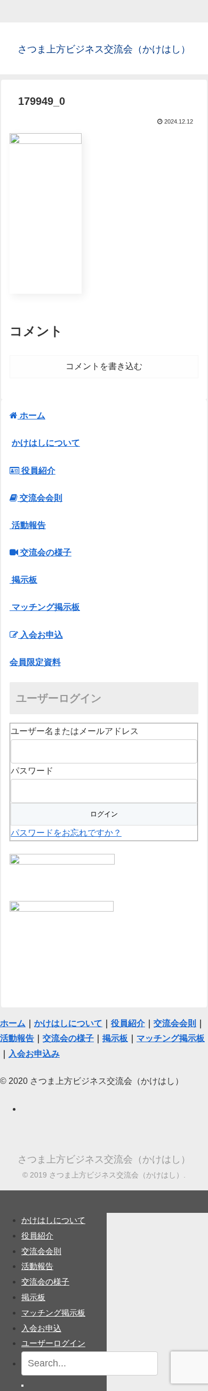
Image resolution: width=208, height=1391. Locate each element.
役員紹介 (37, 1235)
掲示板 (33, 1297)
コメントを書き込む (104, 366)
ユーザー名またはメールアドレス (75, 731)
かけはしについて (46, 442)
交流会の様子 (45, 1281)
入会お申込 (41, 1328)
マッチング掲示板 (53, 1312)
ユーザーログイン (53, 1343)
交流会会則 (41, 1251)
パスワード (32, 770)
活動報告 (37, 1266)
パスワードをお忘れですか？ (66, 832)
